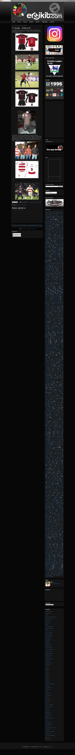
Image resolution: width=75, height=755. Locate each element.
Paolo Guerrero (59, 462)
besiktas (60, 252)
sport (62, 514)
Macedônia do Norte (58, 420)
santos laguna (60, 500)
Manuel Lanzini (59, 425)
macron (47, 421)
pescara (47, 470)
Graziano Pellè (55, 368)
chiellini (53, 278)
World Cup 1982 (49, 565)
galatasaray (59, 359)
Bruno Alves (47, 262)
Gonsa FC (47, 672)
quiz (54, 478)
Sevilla (62, 507)
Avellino (62, 245)
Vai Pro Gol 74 (48, 733)
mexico (47, 432)
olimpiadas (47, 454)
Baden (47, 246)
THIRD (13, 179)
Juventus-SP (48, 399)
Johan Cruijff (53, 394)
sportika (60, 515)
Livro (46, 415)
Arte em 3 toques (49, 618)
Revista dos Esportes (49, 718)
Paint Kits (47, 708)
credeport (50, 310)
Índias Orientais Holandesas (58, 381)
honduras (57, 375)
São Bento (51, 501)
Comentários (16, 235)
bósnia (50, 257)
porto (50, 473)
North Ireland (49, 449)
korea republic (52, 404)
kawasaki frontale (55, 402)
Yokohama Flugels (48, 571)
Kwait (62, 404)
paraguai (53, 463)
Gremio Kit (47, 674)
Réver (58, 486)
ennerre (56, 332)
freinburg (56, 358)
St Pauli (51, 518)
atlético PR (20, 204)
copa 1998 (56, 291)
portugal (54, 473)
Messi (55, 431)
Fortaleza (50, 356)
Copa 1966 (57, 288)
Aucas (57, 243)
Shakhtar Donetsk (50, 508)
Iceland (53, 378)
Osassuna (51, 459)
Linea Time (53, 413)
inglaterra (54, 382)
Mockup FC (48, 699)
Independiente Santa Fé (49, 381)
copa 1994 (49, 291)
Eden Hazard (59, 326)
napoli (47, 439)
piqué (46, 471)
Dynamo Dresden (51, 325)
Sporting (47, 516)
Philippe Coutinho (56, 470)
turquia (58, 533)
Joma (56, 395)
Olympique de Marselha (51, 457)
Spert (53, 514)
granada (59, 367)
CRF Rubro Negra (49, 634)
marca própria (52, 427)
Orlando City (47, 459)
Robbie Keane (48, 490)
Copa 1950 (51, 287)
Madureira (52, 421)
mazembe (57, 430)
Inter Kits (47, 678)
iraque (51, 385)
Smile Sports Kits (49, 723)
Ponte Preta (57, 472)
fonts (53, 355)
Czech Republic (48, 314)
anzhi (47, 232)
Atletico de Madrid (50, 241)
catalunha (60, 271)
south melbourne (54, 512)
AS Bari (61, 236)
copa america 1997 (56, 296)
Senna (55, 506)
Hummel (48, 377)
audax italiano (49, 244)
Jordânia (51, 396)
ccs (49, 273)
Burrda (50, 265)
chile (60, 278)
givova (50, 365)
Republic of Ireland (59, 484)
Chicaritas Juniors (48, 278)
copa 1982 (48, 290)
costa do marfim (49, 309)
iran (62, 384)
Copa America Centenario (55, 299)
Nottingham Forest (48, 451)
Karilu (56, 401)
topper (49, 530)
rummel (47, 495)
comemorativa (49, 285)
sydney (57, 522)
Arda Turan (51, 233)
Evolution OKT (48, 645)
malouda (51, 423)
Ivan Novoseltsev (54, 388)
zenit (56, 574)
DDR (49, 317)
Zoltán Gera (48, 576)
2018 (52, 216)
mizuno (59, 433)
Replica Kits (48, 716)
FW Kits (47, 666)
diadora (47, 322)
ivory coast (47, 389)
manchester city (60, 424)
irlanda (58, 385)
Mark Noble (60, 428)
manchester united (51, 425)
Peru (50, 469)
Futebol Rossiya (49, 662)
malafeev (50, 422)
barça (48, 247)
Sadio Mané (60, 495)
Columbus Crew (55, 284)
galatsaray (47, 360)
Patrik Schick (47, 466)
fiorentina (56, 352)
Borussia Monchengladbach (56, 256)
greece (51, 369)
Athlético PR (48, 239)
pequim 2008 (60, 468)
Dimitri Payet (51, 323)
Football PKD (48, 657)
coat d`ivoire (52, 282)
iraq (47, 385)
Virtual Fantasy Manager (50, 735)
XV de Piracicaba (48, 570)
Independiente (48, 380)
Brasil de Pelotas (53, 260)
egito (46, 328)
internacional (50, 383)
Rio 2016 (56, 488)
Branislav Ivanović (59, 259)
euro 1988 (53, 339)
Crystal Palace (54, 312)
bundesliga (47, 264)
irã (59, 384)
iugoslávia (61, 387)
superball (53, 521)
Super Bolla (48, 521)
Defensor (51, 318)
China (46, 279)
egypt (50, 328)
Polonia (47, 472)
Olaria (57, 453)
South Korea (48, 512)
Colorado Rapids (49, 284)
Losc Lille (61, 416)
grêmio (55, 369)
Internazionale (48, 384)
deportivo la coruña (55, 320)
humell (62, 376)
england (51, 332)
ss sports (56, 517)
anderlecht (47, 229)
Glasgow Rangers (59, 365)
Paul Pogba (53, 466)
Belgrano (57, 251)
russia (51, 495)
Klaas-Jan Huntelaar (58, 403)
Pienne (61, 470)
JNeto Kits (47, 681)
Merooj (51, 431)
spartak (62, 513)
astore (56, 237)
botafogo (52, 258)
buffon (61, 262)
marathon (57, 426)
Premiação (48, 475)
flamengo (47, 353)
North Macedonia (54, 449)
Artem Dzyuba (52, 236)
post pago (55, 474)
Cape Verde (60, 269)
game (61, 360)
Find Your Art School (49, 649)
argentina (52, 234)
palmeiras (59, 461)
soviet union (48, 513)
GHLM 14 (47, 670)
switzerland (52, 522)
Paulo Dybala (48, 467)
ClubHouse (47, 282)
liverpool (47, 414)
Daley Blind (50, 315)
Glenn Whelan (48, 366)
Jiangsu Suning (59, 393)
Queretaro (50, 478)
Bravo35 (58, 260)
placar (52, 471)
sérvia (51, 507)
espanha (52, 335)
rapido (59, 480)
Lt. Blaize (53, 417)
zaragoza (51, 574)
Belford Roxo (55, 250)
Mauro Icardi (47, 430)
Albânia (54, 223)
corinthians (55, 307)
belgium (52, 251)
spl (59, 514)
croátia (62, 311)
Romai (56, 492)
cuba (50, 313)
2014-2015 (53, 215)
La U (57, 406)
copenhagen (47, 306)
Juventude (55, 398)
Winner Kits (48, 737)
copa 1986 (54, 290)
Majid (46, 422)
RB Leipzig (51, 481)
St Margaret (60, 517)
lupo (59, 418)
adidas (52, 219)
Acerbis (47, 219)
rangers (55, 480)
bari (56, 247)
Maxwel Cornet (52, 430)
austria (47, 245)
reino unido (60, 483)
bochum (53, 254)
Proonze (59, 475)
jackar (57, 389)
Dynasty (50, 326)
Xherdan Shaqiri (59, 569)
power (59, 474)
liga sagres (52, 412)
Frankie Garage (48, 358)
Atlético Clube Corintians (59, 240)
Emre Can (50, 331)
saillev (49, 496)
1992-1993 (51, 213)
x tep (55, 569)
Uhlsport (51, 536)
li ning (48, 412)
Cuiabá (54, 313)
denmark (51, 319)
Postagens (16, 233)
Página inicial (27, 225)
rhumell (61, 486)
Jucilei (62, 397)
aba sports (49, 218)
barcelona (52, 247)
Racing (58, 478)
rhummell (48, 487)
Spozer (52, 517)
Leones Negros (48, 411)
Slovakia (60, 509)
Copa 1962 (51, 288)
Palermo (50, 461)
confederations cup (56, 285)
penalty (47, 468)
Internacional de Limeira (58, 383)
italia (62, 386)
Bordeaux (51, 255)
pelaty (61, 467)
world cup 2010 (56, 568)
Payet (52, 467)
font (62, 353)
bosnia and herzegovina (55, 257)
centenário (54, 274)
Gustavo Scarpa (54, 371)
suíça (61, 520)
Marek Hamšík (51, 428)
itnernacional (56, 387)
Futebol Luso (48, 660)
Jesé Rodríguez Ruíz (52, 393)
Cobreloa (57, 282)
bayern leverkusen (48, 249)
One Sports (54, 458)
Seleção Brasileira (60, 504)
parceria (53, 464)
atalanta (60, 237)
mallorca (60, 422)
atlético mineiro (51, 242)
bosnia (46, 257)
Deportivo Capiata (48, 320)
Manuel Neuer (48, 426)
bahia (51, 246)
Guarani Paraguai (56, 370)
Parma (48, 465)
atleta (46, 240)
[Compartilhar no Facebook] (16, 202)
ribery (55, 487)
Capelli (46, 270)
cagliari (60, 265)
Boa (61, 253)
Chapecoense (56, 276)
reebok (54, 483)
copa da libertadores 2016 (56, 300)
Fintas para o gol (49, 651)
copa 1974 (52, 289)
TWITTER (37, 21)
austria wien (55, 245)
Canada (51, 269)
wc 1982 (50, 554)
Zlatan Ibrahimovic (53, 575)
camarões (47, 266)
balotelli (55, 246)
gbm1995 (47, 668)
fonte (49, 355)
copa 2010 (58, 292)
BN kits (47, 624)
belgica (59, 250)
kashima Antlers (48, 402)
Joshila (61, 396)
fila (52, 351)
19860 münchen (49, 212)
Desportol (47, 641)
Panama (47, 462)
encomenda (55, 331)
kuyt (59, 404)
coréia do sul (58, 306)
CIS (50, 281)
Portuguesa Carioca (50, 474)
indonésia (47, 382)
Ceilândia (57, 273)
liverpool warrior (59, 414)
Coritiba (59, 308)
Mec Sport (61, 430)
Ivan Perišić (60, 388)
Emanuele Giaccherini (56, 329)
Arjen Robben (47, 235)
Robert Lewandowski (54, 490)
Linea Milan (48, 413)
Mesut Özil (60, 431)
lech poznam (60, 409)
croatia (58, 311)
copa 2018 (54, 293)
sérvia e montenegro (56, 507)
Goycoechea (51, 367)
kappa (51, 401)
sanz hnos (47, 501)
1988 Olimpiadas (56, 212)
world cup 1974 (49, 564)
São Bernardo (57, 501)
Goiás (52, 366)
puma (59, 476)
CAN (47, 269)
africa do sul (55, 220)
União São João (52, 539)
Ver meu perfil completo (55, 583)
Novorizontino (54, 452)
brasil (47, 260)
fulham (60, 358)
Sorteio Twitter (60, 510)
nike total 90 (50, 448)
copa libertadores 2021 (57, 305)
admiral (59, 219)
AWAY (13, 108)
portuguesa (61, 473)
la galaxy (50, 406)
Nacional (47, 438)
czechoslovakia (55, 314)
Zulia (51, 576)
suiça (57, 520)
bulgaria (50, 263)
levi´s (58, 411)
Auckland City (61, 243)
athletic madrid (59, 238)
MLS (46, 434)
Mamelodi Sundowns (49, 424)
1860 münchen (52, 211)
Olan (53, 453)
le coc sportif (50, 408)
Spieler (57, 514)
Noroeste (61, 448)
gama (51, 360)
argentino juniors (59, 234)
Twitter (52, 534)
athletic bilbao (52, 238)
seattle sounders (48, 504)
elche (50, 329)
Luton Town (48, 419)
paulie (57, 466)
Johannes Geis (59, 394)
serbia (58, 506)
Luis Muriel (50, 418)
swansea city (59, 521)
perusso (60, 469)
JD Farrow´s (58, 392)
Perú (53, 469)
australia (53, 244)
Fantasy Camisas (49, 647)
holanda (47, 375)
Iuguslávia (48, 388)
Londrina (59, 415)
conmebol (47, 286)
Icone (57, 378)
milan (48, 433)
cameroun (58, 266)
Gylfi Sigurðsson (60, 371)
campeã (50, 267)
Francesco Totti (52, 357)
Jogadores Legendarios (50, 683)
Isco (51, 386)
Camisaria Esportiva (49, 628)
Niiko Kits (47, 702)
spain (52, 513)
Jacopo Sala (61, 389)
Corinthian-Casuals (49, 307)
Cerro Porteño (51, 275)
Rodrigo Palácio (52, 491)
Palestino (54, 461)
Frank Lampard (59, 357)
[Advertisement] (27, 217)
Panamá (51, 462)
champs (51, 276)
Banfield (58, 246)
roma (52, 492)
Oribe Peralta (60, 458)
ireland (54, 385)
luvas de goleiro (53, 419)
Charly (50, 277)
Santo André (50, 500)
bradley (62, 258)
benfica (51, 252)
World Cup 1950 (56, 561)
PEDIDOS (31, 21)
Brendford (48, 261)
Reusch (54, 486)
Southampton (60, 512)
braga (48, 259)
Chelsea (54, 277)
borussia (56, 255)
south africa (53, 511)
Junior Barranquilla (49, 398)
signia (57, 509)
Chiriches (50, 279)
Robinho (48, 491)
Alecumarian (48, 613)
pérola (46, 469)
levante (55, 411)
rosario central (48, 494)
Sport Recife (54, 515)
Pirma (49, 471)
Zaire (50, 573)
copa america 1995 (49, 296)
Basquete (60, 247)
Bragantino (52, 259)
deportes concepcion (58, 319)
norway (47, 450)
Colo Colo (61, 282)
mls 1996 (51, 434)
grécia (47, 369)
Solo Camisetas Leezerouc (50, 727)
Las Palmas (56, 407)
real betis (55, 481)
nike (56, 447)
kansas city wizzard (59, 400)
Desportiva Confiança (58, 321)
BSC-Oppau (57, 262)
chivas (54, 279)
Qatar (56, 477)
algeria (54, 226)
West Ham (47, 557)
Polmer (61, 471)
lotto (48, 417)
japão (48, 392)
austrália (59, 244)
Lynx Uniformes (48, 695)
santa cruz (51, 499)
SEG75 (54, 504)
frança (60, 356)
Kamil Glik (47, 400)
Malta (54, 423)
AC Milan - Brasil (49, 611)
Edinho (51, 327)
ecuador (53, 326)
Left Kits (47, 691)
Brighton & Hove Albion (55, 261)
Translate (54, 194)
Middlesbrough (61, 432)
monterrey (55, 436)
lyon (58, 419)
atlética (53, 240)
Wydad (52, 569)
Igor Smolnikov (53, 379)
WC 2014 (19, 21)
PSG (62, 475)
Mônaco (51, 436)
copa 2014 (48, 293)
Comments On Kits (49, 632)
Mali (57, 422)
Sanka (48, 499)
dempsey (47, 319)
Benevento (47, 252)
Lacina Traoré (48, 407)
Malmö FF (47, 423)
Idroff (60, 378)
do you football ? (51, 324)
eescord (60, 327)
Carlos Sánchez (48, 271)
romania (59, 492)
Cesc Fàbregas (56, 275)
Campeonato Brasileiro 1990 (51, 268)
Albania (51, 223)
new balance (48, 442)
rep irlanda (50, 484)
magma (57, 421)
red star (50, 483)
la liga (55, 406)
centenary (60, 274)
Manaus (54, 424)
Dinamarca (56, 323)
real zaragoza (55, 482)
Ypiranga (54, 572)
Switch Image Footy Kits (50, 731)
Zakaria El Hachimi (55, 573)
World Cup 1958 (53, 562)
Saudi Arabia (48, 503)
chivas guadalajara (59, 279)
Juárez (54, 397)
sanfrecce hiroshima (59, 498)
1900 (56, 211)
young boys (50, 572)
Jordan (48, 396)
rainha (59, 479)
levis (61, 411)
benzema (55, 252)
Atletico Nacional (58, 242)
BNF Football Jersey (49, 626)
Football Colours (49, 655)
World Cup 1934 (58, 560)
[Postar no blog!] (13, 202)
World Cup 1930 (51, 560)
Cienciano (58, 280)
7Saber (55, 217)
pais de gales (52, 460)
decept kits (57, 317)
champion (47, 276)
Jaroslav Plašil (53, 392)
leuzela (52, 411)
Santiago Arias (57, 499)
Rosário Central (54, 494)
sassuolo (60, 502)
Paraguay (59, 463)
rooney (61, 493)
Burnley (47, 265)
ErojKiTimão (48, 643)
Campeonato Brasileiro (57, 267)
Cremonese (55, 310)
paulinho (60, 466)
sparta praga (57, 513)
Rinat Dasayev (51, 488)
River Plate (52, 489)
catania (51, 272)
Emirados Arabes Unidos (57, 330)
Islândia (54, 386)
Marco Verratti (57, 427)
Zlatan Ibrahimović (60, 575)
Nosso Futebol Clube (49, 704)
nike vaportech (57, 448)
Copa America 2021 (56, 298)
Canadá (55, 269)
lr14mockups (48, 693)
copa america (56, 294)
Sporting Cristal (53, 516)
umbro (25, 204)
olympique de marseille (56, 456)
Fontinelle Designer (49, 653)
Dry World (56, 324)
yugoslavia (58, 572)
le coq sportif (57, 408)
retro (51, 486)
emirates (47, 331)
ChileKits (47, 630)
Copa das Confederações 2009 (52, 302)
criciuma (59, 310)
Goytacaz (55, 367)
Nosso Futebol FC (49, 706)
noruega (60, 449)
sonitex (55, 510)
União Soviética (59, 539)
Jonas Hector (61, 395)
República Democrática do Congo (52, 485)
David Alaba (55, 316)
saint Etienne (53, 496)
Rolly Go (48, 492)
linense (57, 413)
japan (62, 391)
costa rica (56, 309)
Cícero (54, 280)
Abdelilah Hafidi (57, 218)
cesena (61, 275)
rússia (55, 495)
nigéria (52, 447)
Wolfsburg (52, 558)
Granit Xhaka (50, 368)
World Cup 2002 (57, 567)
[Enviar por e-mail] (12, 202)
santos (54, 500)
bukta (46, 263)
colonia (59, 283)
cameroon (53, 266)
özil (55, 459)
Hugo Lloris (53, 376)
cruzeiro (48, 312)
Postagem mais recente (17, 225)
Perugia (57, 469)
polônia (52, 472)
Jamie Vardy (57, 391)
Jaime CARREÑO (49, 390)
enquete (60, 332)
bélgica (47, 251)
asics (46, 237)
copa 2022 (61, 293)
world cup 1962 (60, 562)
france (47, 357)
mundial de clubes (56, 437)
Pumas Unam (52, 477)
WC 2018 (25, 21)
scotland (59, 503)
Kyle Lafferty (48, 405)
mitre (56, 433)
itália (48, 387)
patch (56, 465)
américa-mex (48, 228)
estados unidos (48, 336)
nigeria (48, 447)
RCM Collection (48, 714)
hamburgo (60, 372)
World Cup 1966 (50, 563)
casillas (53, 271)
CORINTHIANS (44, 21)
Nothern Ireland (58, 450)
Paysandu (56, 467)
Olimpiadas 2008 (53, 454)
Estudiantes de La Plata (56, 337)
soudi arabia (47, 511)
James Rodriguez (51, 391)
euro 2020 (48, 342)
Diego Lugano (58, 322)
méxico (51, 432)
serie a (48, 507)
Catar (54, 272)
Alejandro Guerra (59, 223)
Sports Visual (48, 517)
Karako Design (48, 687)
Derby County (52, 321)
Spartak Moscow (49, 514)
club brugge (54, 281)
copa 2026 (49, 294)
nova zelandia (60, 451)
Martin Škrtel (53, 429)
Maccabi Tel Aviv (51, 420)
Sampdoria (57, 497)
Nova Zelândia (48, 452)
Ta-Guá (61, 522)
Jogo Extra (48, 685)
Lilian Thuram (61, 412)
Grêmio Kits (48, 676)
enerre (47, 332)
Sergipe (62, 506)
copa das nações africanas (54, 304)
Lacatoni (60, 406)
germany (56, 362)
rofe (56, 491)
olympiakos (55, 455)
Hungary (54, 377)
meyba (56, 432)
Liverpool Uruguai (53, 414)
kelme (60, 402)
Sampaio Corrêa (51, 497)
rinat (46, 488)
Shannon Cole (48, 509)
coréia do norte (52, 306)
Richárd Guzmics (59, 487)
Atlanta (53, 239)
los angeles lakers (56, 416)
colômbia (53, 283)
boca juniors (48, 254)
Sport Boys (49, 515)
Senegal (51, 506)
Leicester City (55, 410)
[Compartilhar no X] (14, 202)
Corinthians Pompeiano (53, 308)
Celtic (49, 274)
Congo (61, 285)
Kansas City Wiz (52, 400)
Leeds (47, 410)
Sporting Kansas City (60, 516)
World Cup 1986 (57, 565)
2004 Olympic (54, 214)
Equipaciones (48, 639)
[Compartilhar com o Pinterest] (17, 202)
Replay (54, 484)
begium (50, 250)
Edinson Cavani (56, 327)
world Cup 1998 (49, 567)
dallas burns (54, 315)
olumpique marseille (49, 455)
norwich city (52, 450)
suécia (52, 520)
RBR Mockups (48, 712)
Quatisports (48, 710)
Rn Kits (47, 720)
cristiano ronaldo (48, 311)
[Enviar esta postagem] (21, 202)
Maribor (56, 428)
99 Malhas (59, 217)
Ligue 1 (56, 412)
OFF (50, 453)
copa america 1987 (53, 295)
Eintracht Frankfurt (56, 328)
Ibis (49, 378)
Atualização (53, 243)
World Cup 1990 (49, 566)
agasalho (48, 221)
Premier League (53, 475)
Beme (61, 251)
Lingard (61, 413)
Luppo (62, 418)
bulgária (55, 263)
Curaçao (57, 313)
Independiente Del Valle (57, 380)
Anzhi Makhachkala (53, 232)
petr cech (51, 470)
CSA (58, 312)
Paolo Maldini (48, 463)
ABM (61, 218)
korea (47, 404)
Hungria (59, 377)
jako (54, 390)
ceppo (47, 275)
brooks (61, 261)
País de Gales (59, 460)
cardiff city (50, 270)
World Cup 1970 (58, 563)
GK (52, 365)
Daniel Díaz (50, 316)
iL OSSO (59, 379)
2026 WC (50, 217)
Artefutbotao (48, 620)
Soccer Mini (48, 725)
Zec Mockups (48, 739)
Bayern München (55, 249)
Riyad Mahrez (59, 489)
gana (46, 361)
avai (59, 245)
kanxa (47, 401)
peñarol (52, 468)
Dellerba (59, 318)
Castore (56, 271)
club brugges (60, 281)
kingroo (50, 403)
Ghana (55, 363)
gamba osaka (56, 360)
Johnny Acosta (48, 395)
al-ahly (48, 223)
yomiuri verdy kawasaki (55, 571)
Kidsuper (47, 403)
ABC (53, 218)
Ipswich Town (55, 384)
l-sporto (59, 405)
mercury (48, 431)
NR (58, 452)
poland (56, 471)
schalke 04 (54, 503)
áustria (51, 245)
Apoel (58, 232)
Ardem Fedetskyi (57, 233)
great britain (60, 368)
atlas (61, 239)
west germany (58, 556)
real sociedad (49, 482)
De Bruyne (52, 317)
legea (50, 410)
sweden (47, 522)
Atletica (49, 240)
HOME (13, 21)
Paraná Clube (48, 464)
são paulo (55, 502)
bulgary (60, 263)
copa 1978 (59, 289)
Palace (46, 461)
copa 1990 (61, 290)
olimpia (60, 453)
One (50, 458)
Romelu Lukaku (51, 493)
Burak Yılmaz (60, 264)
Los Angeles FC (50, 416)
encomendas (60, 331)
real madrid (61, 481)
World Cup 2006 (49, 568)
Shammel (60, 508)
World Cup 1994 (57, 566)
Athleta (47, 238)
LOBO (49, 415)
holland (53, 375)
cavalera (57, 272)
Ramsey (51, 480)
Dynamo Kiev (57, 325)
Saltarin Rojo (58, 496)
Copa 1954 (57, 287)
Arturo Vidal (56, 236)
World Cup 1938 (48, 561)
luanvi (57, 417)
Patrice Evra (60, 465)
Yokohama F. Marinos (57, 570)
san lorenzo (52, 498)
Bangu (62, 246)
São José (50, 502)
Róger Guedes (61, 491)
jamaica (58, 390)
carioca (54, 270)
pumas (47, 477)
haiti (51, 372)
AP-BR (47, 615)
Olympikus (47, 456)
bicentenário (50, 253)
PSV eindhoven (50, 476)
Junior (53, 582)
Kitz (53, 403)
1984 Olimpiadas (60, 211)
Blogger (50, 746)
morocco (47, 437)
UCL (58, 534)
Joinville (52, 395)
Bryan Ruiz (52, 262)
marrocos (47, 429)
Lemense (60, 410)
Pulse (55, 476)
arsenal (57, 235)
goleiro (56, 366)
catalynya (47, 272)
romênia (56, 493)
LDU (46, 408)
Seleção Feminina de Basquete (52, 505)
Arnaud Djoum (53, 235)
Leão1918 (55, 409)
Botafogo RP (57, 258)
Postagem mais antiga (36, 225)
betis (46, 253)
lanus (52, 407)
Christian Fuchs (49, 280)
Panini (55, 462)
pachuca (58, 459)
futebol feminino (48, 359)
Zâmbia (47, 574)
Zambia (61, 573)
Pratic (62, 474)
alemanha (54, 224)
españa (48, 335)
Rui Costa (60, 494)
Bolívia (60, 254)
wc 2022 (57, 555)
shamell (56, 508)
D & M (60, 314)
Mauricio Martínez (59, 429)
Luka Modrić (55, 418)
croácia (53, 311)
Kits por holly (48, 689)
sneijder (51, 510)
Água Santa (52, 221)
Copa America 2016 (55, 297)
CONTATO (52, 21)
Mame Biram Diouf (59, 423)
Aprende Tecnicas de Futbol (51, 617)
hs (61, 375)
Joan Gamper (48, 394)
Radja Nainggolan (53, 479)
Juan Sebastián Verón (49, 397)
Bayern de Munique (57, 248)
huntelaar (47, 378)
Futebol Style (48, 664)
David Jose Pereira (49, 636)
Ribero (52, 487)
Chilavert (56, 278)
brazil (62, 260)
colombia (48, 283)
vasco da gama (53, 546)
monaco (47, 436)
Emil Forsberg (49, 330)
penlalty (56, 468)
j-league (52, 389)
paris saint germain (59, 464)
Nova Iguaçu (54, 451)
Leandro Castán (50, 409)
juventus (59, 398)
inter (59, 382)
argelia (62, 233)
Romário (47, 493)
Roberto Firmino (60, 490)
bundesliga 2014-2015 (53, 264)
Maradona (52, 426)
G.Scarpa (54, 359)
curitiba (61, 313)
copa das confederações (58, 301)
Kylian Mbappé (54, 405)
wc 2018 (51, 555)
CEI (54, 273)
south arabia (59, 511)
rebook (59, 482)
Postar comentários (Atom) (29, 228)
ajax (60, 221)
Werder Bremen (51, 556)
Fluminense (56, 353)
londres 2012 (54, 415)
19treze (55, 213)
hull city (58, 376)
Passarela (52, 465)
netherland (56, 441)
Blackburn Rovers (56, 253)
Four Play (55, 356)
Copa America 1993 (60, 295)
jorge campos (56, 396)
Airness (57, 221)
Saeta (46, 496)
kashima (60, 401)
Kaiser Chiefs (54, 399)
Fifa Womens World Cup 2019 (55, 350)
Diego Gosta (52, 322)
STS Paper (48, 729)
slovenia (47, 510)
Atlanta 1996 (57, 239)
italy (52, 387)
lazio (60, 407)
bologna (47, 255)
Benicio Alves (48, 622)
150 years (47, 211)
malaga (54, 422)
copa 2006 (51, 292)
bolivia (56, 254)
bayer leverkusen (48, 248)
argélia (48, 234)
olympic (60, 455)
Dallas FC (58, 315)
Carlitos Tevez (59, 270)
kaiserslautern (60, 399)
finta (50, 352)
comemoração (61, 284)
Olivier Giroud (60, 454)
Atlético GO (57, 241)
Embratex (61, 329)
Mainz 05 (60, 421)
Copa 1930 (52, 286)
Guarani (51, 370)
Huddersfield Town (48, 376)
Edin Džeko (47, 327)
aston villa (52, 237)
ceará (52, 273)
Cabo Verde (55, 265)
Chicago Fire (60, 277)
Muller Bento (48, 701)
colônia (62, 283)
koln (62, 403)
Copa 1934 (57, 286)
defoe (55, 318)
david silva (59, 316)
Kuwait (57, 404)
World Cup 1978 (57, 564)
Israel (58, 386)
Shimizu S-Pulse (53, 509)
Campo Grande (60, 268)
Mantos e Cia (48, 697)
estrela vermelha (60, 336)
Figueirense (49, 351)
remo (46, 484)
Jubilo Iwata (58, 397)
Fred (52, 358)
